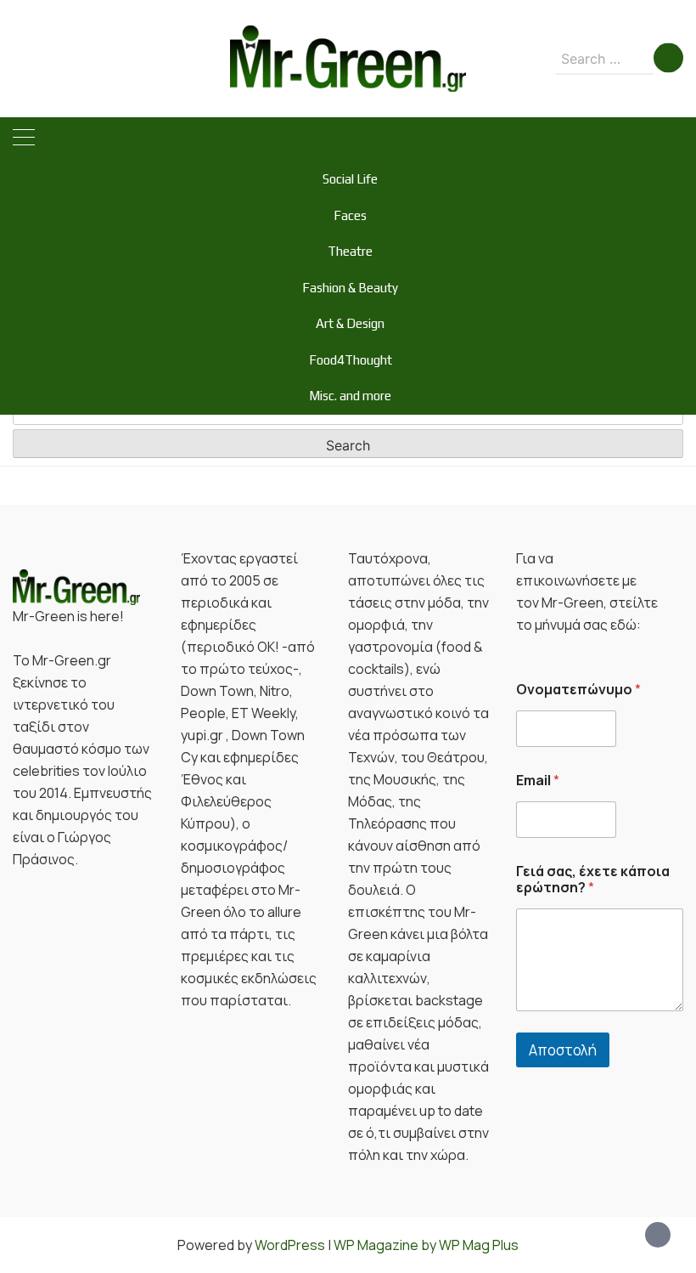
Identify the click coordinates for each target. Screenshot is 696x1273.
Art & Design (350, 323)
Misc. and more (350, 395)
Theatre (350, 251)
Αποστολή (563, 1050)
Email (537, 780)
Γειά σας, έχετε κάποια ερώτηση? (593, 879)
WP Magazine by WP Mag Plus (426, 1245)
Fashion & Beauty (350, 287)
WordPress (290, 1245)
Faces (350, 215)
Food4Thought (350, 360)
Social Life (350, 179)
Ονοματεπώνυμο (578, 690)
